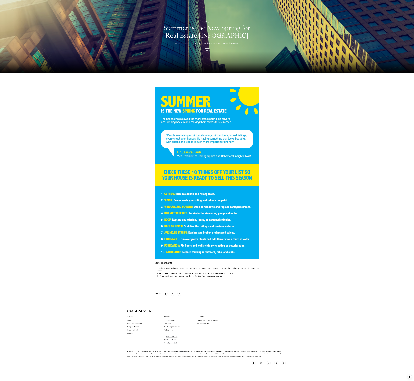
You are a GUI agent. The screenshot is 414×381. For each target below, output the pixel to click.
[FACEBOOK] (254, 363)
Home (129, 320)
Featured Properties (135, 323)
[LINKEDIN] (269, 363)
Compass (182, 351)
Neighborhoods (133, 327)
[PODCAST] (284, 363)
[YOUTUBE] (276, 363)
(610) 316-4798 (171, 340)
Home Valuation (133, 330)
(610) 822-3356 (171, 336)
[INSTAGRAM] (261, 363)
